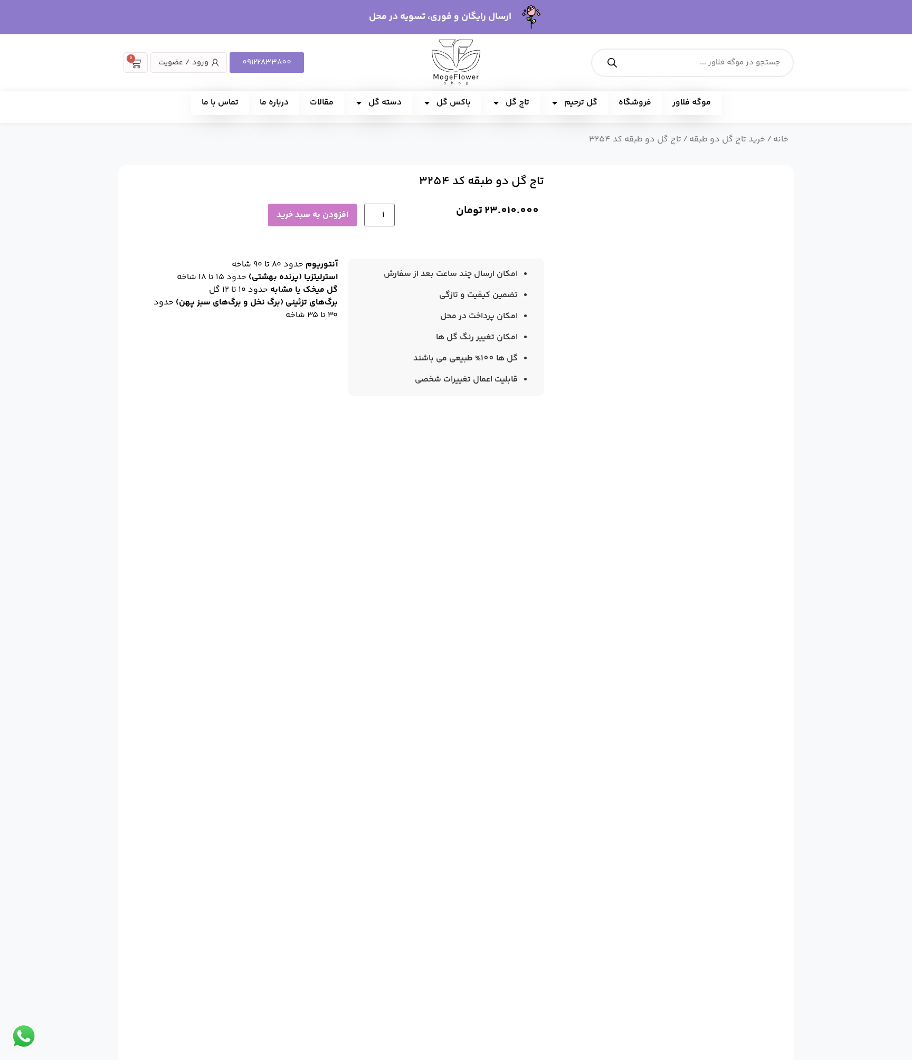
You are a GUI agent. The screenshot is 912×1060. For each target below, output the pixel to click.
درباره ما (274, 102)
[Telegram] (219, 859)
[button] (583, 193)
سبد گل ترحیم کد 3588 (238, 722)
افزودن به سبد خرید (312, 215)
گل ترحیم (580, 102)
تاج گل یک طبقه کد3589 (404, 722)
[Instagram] (235, 859)
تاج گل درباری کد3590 (576, 722)
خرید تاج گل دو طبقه (727, 139)
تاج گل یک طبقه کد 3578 (738, 722)
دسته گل (385, 102)
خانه (780, 139)
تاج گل (517, 102)
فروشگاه (635, 102)
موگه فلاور (691, 102)
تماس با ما (220, 102)
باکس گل (453, 102)
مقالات (322, 102)
